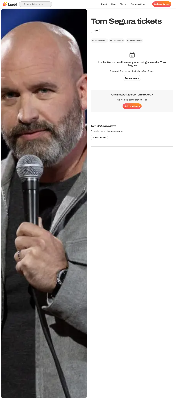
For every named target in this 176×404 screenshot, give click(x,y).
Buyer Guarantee (136, 40)
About (104, 4)
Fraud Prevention (101, 40)
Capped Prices (118, 40)
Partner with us (138, 4)
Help (113, 4)
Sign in (123, 4)
